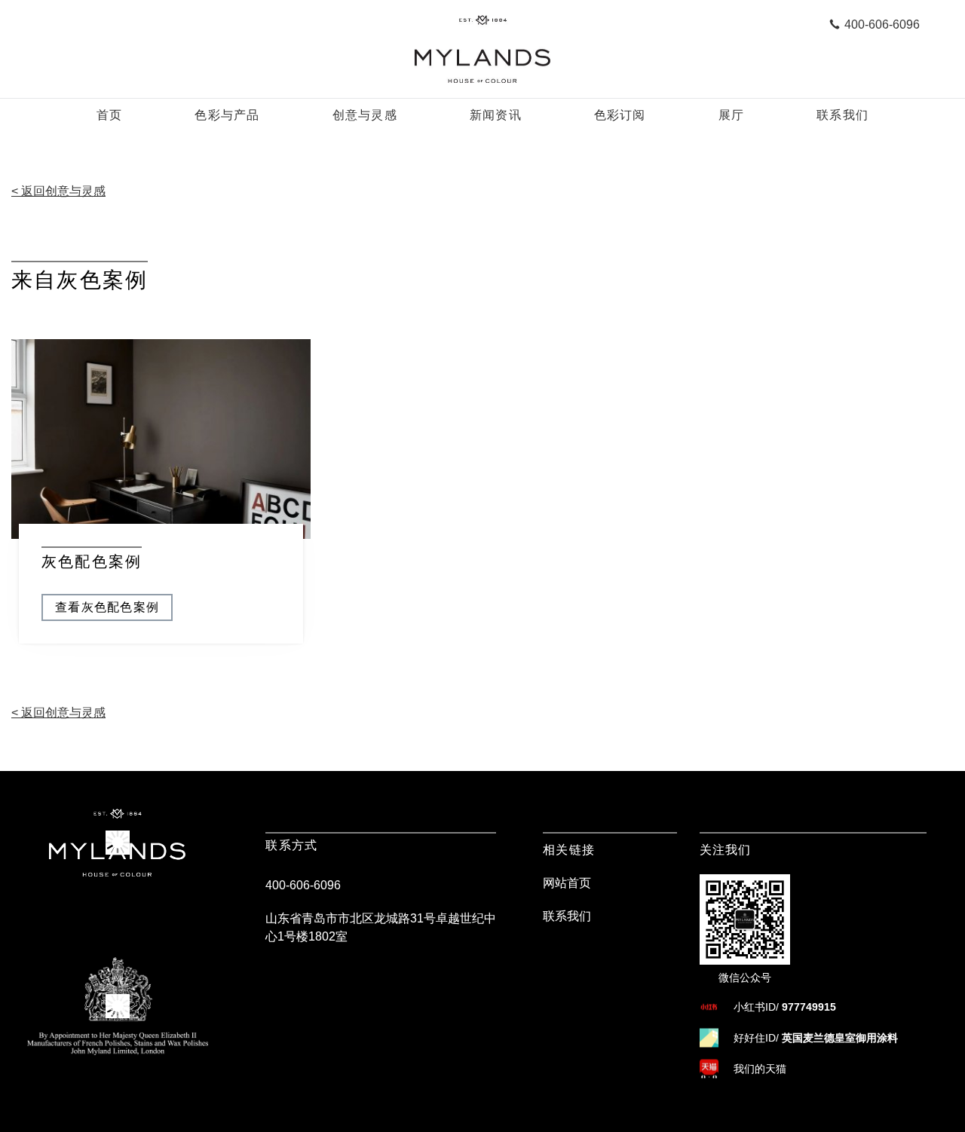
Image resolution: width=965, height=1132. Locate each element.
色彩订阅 (620, 115)
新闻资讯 (496, 115)
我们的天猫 (760, 1069)
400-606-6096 (303, 885)
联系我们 (842, 115)
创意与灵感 (364, 115)
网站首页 (567, 883)
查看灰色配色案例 (107, 607)
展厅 (731, 115)
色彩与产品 (227, 115)
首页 (109, 115)
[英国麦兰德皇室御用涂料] (483, 49)
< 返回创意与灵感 (58, 191)
